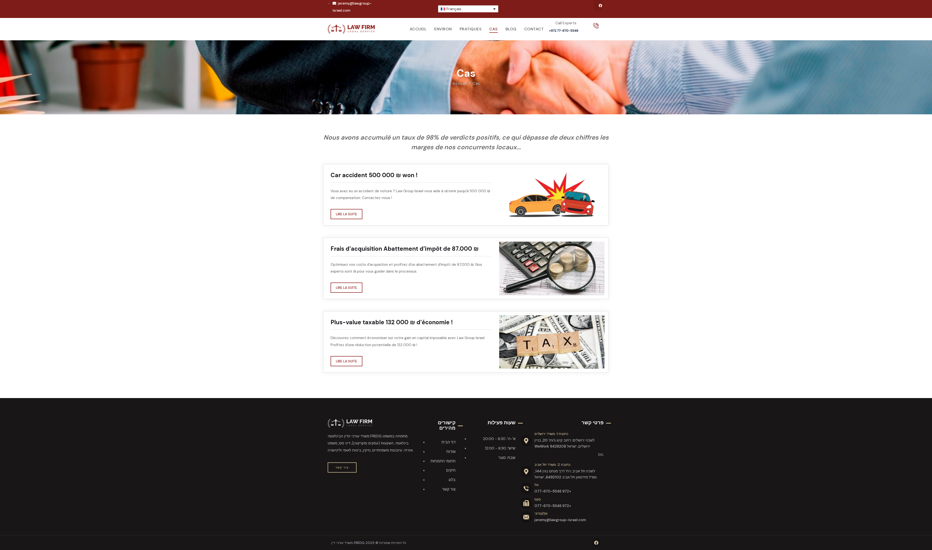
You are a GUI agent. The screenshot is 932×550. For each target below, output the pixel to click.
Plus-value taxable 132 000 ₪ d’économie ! (392, 322)
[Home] (351, 29)
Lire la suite (346, 214)
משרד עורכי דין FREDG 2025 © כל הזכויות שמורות (368, 543)
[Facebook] (600, 5)
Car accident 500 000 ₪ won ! (374, 175)
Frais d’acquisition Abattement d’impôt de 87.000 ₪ (405, 248)
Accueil (460, 83)
